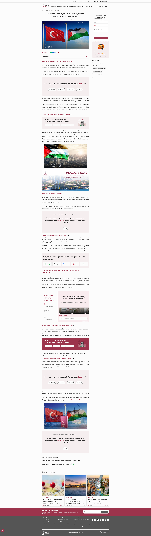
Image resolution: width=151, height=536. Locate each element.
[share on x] (56, 52)
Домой (43, 10)
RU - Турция (103, 532)
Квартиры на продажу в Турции (82, 522)
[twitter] (98, 520)
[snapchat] (108, 520)
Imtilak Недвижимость (47, 524)
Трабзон (64, 125)
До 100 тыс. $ (52, 89)
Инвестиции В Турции (63, 519)
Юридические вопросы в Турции (99, 68)
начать (65, 228)
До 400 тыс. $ (71, 89)
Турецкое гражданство (97, 71)
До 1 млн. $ (79, 89)
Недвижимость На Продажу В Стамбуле (82, 524)
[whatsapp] (103, 520)
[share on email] (58, 52)
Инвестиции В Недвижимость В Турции (63, 522)
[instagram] (100, 520)
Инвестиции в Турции (97, 63)
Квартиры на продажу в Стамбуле (82, 526)
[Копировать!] (75, 61)
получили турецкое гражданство (77, 399)
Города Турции (96, 65)
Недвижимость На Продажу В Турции (82, 519)
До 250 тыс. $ (61, 89)
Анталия (56, 125)
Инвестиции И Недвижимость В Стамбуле (63, 524)
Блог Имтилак (48, 10)
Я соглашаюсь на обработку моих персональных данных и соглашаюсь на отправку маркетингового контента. (101, 34)
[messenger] (106, 520)
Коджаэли (72, 125)
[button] (95, 25)
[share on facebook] (53, 52)
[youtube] (93, 520)
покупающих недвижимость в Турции (78, 391)
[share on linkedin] (55, 52)
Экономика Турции (97, 74)
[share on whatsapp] (51, 52)
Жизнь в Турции (56, 10)
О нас (47, 519)
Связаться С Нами (47, 522)
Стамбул (49, 125)
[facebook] (95, 520)
